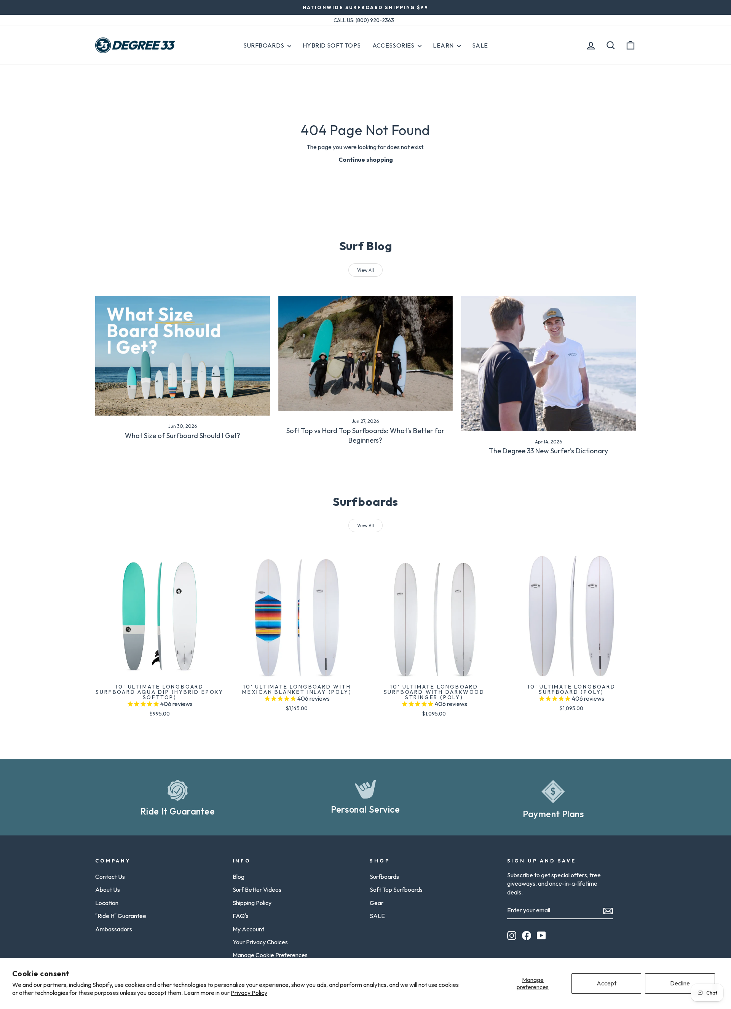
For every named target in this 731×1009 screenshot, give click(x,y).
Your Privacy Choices (260, 942)
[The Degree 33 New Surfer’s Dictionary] (548, 363)
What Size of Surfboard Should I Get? (182, 435)
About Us (107, 889)
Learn (444, 45)
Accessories (394, 45)
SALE (377, 916)
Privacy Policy (249, 992)
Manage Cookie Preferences (270, 955)
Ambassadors (113, 929)
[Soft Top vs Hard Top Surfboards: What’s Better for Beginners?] (365, 353)
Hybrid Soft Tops (332, 45)
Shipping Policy (252, 903)
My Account (248, 929)
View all (365, 270)
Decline (680, 983)
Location (106, 903)
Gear (376, 903)
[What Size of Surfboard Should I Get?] (182, 356)
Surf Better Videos (257, 889)
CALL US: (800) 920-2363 (364, 20)
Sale (480, 45)
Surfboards (264, 45)
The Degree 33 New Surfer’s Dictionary (548, 450)
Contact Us (110, 876)
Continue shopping (365, 159)
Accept (606, 983)
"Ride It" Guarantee (120, 916)
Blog (238, 876)
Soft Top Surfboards (396, 889)
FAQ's (241, 916)
